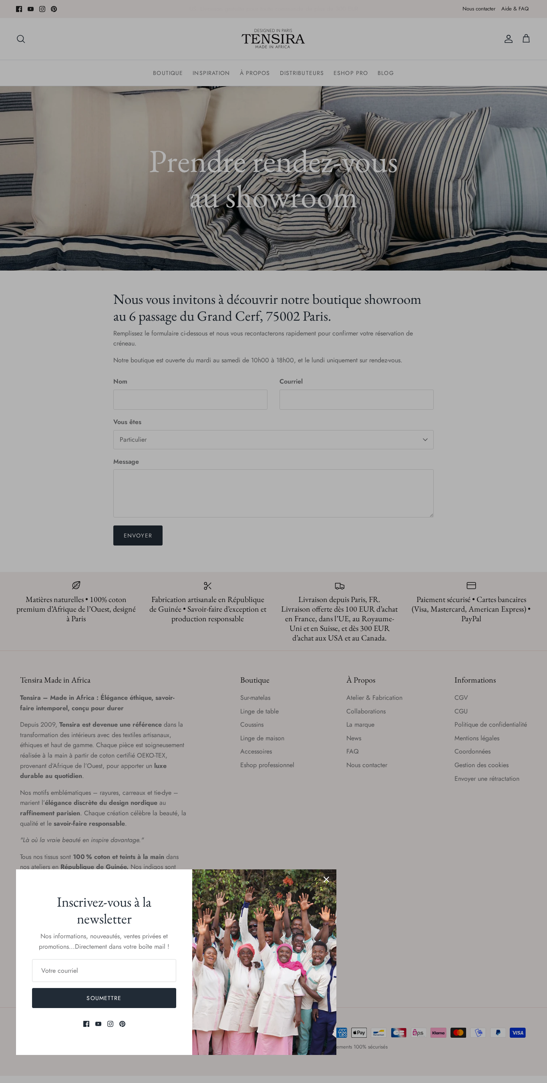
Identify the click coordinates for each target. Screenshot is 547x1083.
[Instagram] (110, 1024)
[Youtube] (98, 1024)
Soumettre (103, 998)
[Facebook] (86, 1024)
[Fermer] (326, 879)
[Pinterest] (122, 1024)
